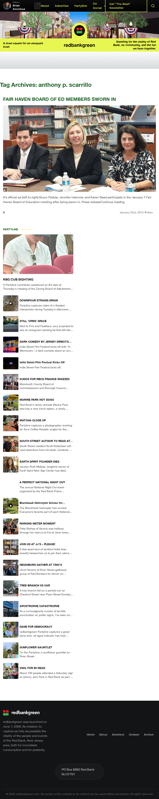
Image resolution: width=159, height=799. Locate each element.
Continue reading (112, 202)
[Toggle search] (153, 6)
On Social (97, 6)
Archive (149, 734)
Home (91, 734)
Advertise (62, 6)
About (45, 6)
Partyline (80, 6)
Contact (134, 734)
